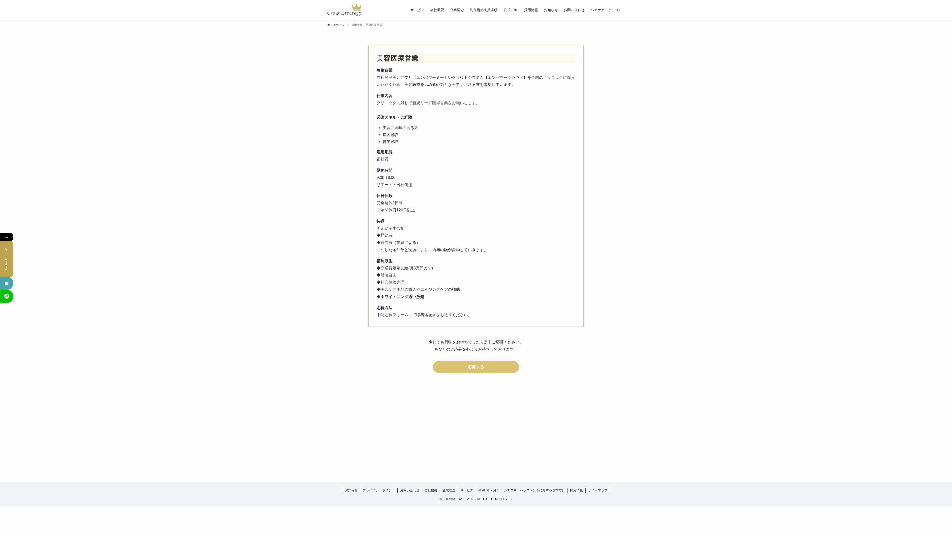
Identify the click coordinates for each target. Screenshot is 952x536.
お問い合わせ (409, 490)
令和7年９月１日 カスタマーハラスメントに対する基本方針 (521, 490)
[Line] (6, 296)
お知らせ (351, 490)
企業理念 (449, 490)
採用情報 (576, 490)
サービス (466, 490)
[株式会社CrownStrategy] (344, 10)
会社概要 (430, 490)
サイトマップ (597, 490)
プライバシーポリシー (379, 490)
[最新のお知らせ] (6, 283)
